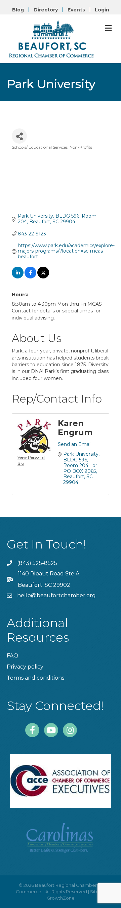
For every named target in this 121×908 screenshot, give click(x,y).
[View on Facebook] (30, 277)
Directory (46, 9)
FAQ (12, 655)
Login (102, 9)
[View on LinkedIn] (18, 277)
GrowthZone (61, 898)
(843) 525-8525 (37, 563)
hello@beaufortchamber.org (56, 595)
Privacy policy (25, 667)
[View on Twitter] (43, 277)
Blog (18, 9)
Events (76, 9)
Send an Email (74, 444)
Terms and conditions (35, 678)
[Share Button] (19, 136)
